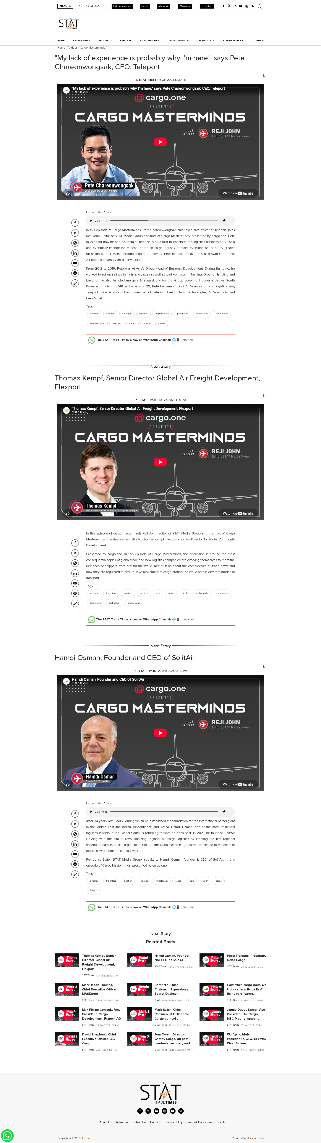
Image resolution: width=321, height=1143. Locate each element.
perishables (202, 313)
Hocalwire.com (255, 1138)
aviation (110, 313)
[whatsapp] (75, 243)
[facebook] (223, 6)
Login (207, 6)
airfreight (127, 313)
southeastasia (97, 323)
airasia (161, 323)
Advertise (122, 1122)
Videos (72, 47)
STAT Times (88, 975)
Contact (155, 1122)
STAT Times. (86, 1138)
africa (178, 880)
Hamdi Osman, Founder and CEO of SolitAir (124, 657)
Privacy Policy (174, 1122)
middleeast (162, 880)
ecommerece (222, 593)
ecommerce (222, 313)
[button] (160, 75)
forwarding (95, 602)
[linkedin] (235, 6)
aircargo (94, 313)
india (191, 880)
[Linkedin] (75, 253)
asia (158, 593)
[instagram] (247, 6)
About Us (105, 1122)
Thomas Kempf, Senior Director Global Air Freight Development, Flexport (157, 382)
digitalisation (162, 313)
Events (144, 6)
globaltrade (182, 313)
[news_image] (67, 966)
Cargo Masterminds (92, 47)
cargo (171, 593)
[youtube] (241, 6)
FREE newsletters (122, 6)
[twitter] (229, 6)
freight (185, 593)
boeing (146, 323)
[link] (75, 283)
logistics (143, 313)
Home (61, 40)
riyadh (205, 880)
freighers (116, 323)
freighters (111, 593)
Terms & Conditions (199, 1122)
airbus (132, 323)
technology (114, 602)
